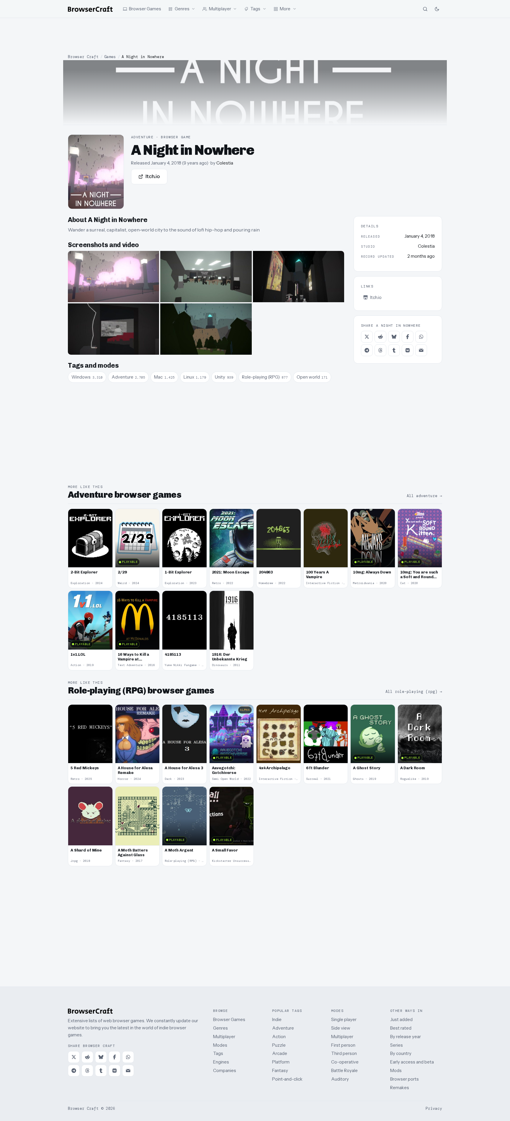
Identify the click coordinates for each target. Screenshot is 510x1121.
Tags (218, 1053)
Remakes (399, 1087)
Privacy (434, 1108)
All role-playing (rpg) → (413, 691)
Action (279, 1036)
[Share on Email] (421, 350)
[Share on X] (367, 337)
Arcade (279, 1053)
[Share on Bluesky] (394, 337)
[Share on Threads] (380, 350)
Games (110, 56)
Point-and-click (287, 1079)
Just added (401, 1019)
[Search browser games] (425, 9)
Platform (281, 1062)
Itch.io (153, 176)
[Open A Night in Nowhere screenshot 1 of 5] (113, 276)
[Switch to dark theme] (436, 9)
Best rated (400, 1028)
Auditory (340, 1079)
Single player (344, 1019)
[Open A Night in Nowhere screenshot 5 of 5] (205, 329)
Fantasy (280, 1070)
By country (400, 1053)
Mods (396, 1070)
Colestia (224, 163)
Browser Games (229, 1019)
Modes (220, 1045)
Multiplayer (224, 1036)
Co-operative (345, 1062)
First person (343, 1045)
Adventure (283, 1028)
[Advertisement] (255, 36)
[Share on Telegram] (367, 350)
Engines (221, 1062)
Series (396, 1045)
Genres (220, 1028)
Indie (277, 1019)
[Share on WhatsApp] (421, 337)
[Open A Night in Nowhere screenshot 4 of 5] (113, 329)
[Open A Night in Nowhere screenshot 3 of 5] (298, 276)
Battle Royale (344, 1070)
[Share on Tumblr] (394, 350)
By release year (405, 1036)
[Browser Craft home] (90, 9)
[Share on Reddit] (380, 337)
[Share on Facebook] (407, 337)
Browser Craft (83, 56)
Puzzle (279, 1045)
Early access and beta (412, 1062)
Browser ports (404, 1079)
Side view (340, 1028)
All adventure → (424, 495)
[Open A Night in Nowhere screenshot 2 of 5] (205, 276)
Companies (224, 1070)
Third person (344, 1053)
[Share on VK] (407, 350)
